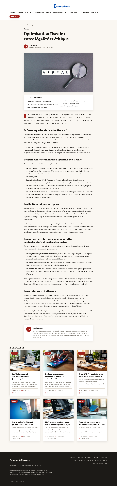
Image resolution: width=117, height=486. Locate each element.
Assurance (74, 12)
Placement (29, 12)
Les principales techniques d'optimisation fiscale (43, 104)
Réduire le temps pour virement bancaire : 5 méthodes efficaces (54, 376)
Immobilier (39, 12)
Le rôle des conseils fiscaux (69, 106)
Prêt (66, 12)
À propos (94, 12)
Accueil (13, 12)
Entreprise (85, 12)
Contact (14, 16)
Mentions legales (98, 463)
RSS (106, 463)
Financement (58, 12)
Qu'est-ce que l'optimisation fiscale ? (39, 101)
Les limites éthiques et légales (37, 107)
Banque (20, 12)
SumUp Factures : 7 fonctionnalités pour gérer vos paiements (20, 376)
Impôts (48, 12)
